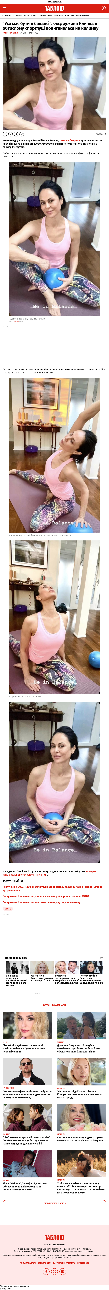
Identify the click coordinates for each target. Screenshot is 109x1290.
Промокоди (83, 1263)
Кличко (8, 909)
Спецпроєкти (82, 16)
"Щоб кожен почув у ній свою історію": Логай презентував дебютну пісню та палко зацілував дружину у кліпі (27, 1140)
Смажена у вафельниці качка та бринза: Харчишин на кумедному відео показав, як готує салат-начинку (27, 1094)
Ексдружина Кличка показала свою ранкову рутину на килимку (41, 902)
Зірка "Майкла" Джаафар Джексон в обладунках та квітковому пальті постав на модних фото (25, 1186)
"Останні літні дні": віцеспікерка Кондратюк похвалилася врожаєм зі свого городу (79, 1094)
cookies (25, 1286)
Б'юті (33, 16)
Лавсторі (58, 16)
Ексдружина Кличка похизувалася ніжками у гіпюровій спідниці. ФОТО (46, 896)
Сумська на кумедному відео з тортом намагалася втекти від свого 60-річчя (80, 1139)
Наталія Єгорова (70, 140)
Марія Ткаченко (10, 33)
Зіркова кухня (45, 16)
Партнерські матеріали (64, 1263)
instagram (15, 322)
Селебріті (6, 16)
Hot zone (69, 16)
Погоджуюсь (6, 1288)
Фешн (26, 16)
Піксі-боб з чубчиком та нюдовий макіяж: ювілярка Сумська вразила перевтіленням (24, 1048)
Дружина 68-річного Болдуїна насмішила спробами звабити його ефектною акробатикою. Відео (78, 1048)
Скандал (17, 16)
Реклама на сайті (28, 1263)
